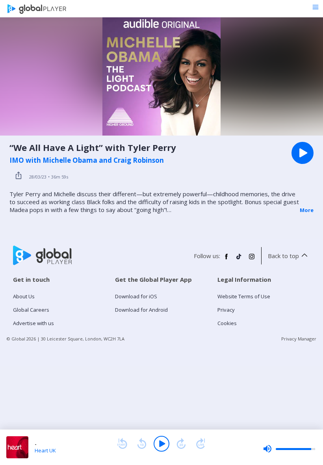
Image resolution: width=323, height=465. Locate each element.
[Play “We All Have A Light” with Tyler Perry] (302, 153)
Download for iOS (136, 296)
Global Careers (31, 309)
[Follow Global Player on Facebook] (226, 259)
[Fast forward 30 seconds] (181, 444)
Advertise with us (33, 323)
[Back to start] (122, 444)
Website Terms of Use (243, 296)
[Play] (161, 444)
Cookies (227, 323)
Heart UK (45, 450)
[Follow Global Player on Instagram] (251, 259)
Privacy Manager (298, 338)
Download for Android (141, 309)
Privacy (226, 309)
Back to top (283, 256)
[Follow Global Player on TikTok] (239, 259)
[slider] (289, 449)
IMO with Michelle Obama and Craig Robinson (86, 160)
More (307, 210)
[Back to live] (201, 444)
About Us (24, 296)
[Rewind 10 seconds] (142, 444)
